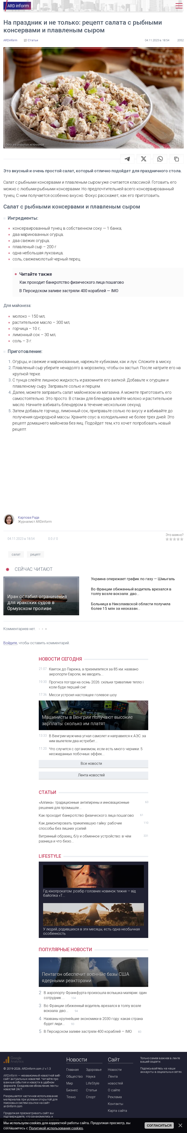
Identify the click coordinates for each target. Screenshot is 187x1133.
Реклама (115, 1097)
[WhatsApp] (160, 159)
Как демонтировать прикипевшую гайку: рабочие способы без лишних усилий (93, 825)
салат (16, 554)
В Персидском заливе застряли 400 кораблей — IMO (68, 290)
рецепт (35, 554)
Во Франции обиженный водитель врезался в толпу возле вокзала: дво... (131, 591)
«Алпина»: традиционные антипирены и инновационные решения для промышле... (93, 805)
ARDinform (10, 1075)
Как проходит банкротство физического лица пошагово (71, 282)
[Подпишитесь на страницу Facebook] (143, 1084)
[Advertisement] (93, 477)
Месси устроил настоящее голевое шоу (83, 695)
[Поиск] (153, 6)
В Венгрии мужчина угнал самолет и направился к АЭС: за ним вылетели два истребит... (97, 738)
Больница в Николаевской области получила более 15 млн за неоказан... (130, 606)
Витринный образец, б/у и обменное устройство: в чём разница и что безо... (93, 838)
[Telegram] (127, 159)
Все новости (91, 763)
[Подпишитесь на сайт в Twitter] (156, 1084)
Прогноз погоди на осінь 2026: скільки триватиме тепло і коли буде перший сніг (96, 684)
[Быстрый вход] (167, 6)
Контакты (115, 1104)
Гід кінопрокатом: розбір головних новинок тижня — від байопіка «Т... (89, 893)
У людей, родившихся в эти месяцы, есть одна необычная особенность (91, 931)
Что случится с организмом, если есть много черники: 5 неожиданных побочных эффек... (96, 751)
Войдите (10, 643)
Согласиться (159, 1125)
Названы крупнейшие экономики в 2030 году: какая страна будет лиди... (93, 1021)
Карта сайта (117, 1111)
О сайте (114, 1090)
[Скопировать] (176, 159)
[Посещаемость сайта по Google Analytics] (13, 1059)
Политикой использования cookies (56, 1128)
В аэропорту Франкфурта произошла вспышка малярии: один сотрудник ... (95, 995)
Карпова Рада (28, 517)
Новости (115, 1070)
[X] (144, 159)
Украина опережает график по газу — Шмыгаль (133, 579)
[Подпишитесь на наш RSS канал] (169, 1084)
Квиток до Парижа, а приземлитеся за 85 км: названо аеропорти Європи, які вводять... (93, 671)
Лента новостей (91, 775)
